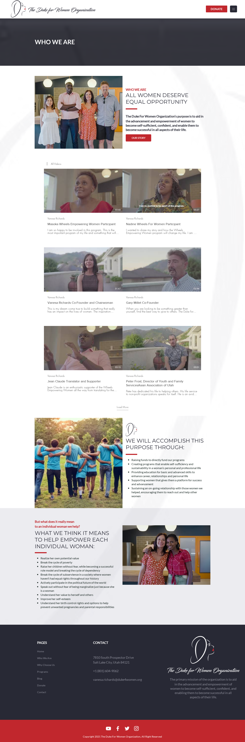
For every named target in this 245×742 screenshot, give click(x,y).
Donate (41, 685)
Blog (39, 678)
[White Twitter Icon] (127, 728)
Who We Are (44, 658)
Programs (42, 671)
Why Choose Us (46, 664)
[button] (233, 9)
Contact (41, 692)
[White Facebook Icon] (118, 728)
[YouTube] (108, 728)
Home (40, 651)
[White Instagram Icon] (136, 728)
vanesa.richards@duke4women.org (117, 679)
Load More (122, 407)
